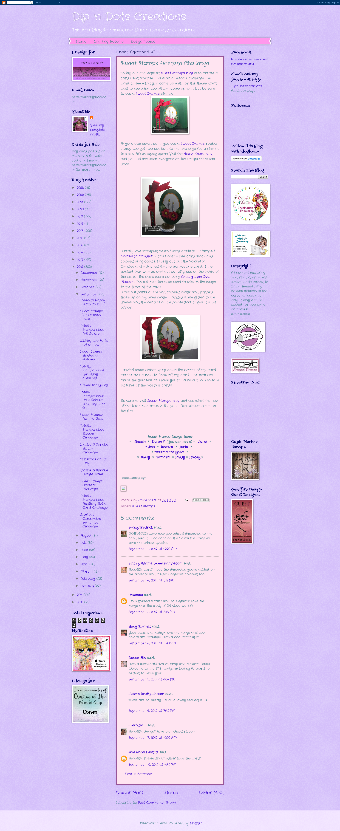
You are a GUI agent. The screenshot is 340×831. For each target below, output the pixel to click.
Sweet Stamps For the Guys (91, 416)
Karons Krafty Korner (146, 694)
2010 (80, 602)
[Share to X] (201, 500)
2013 (80, 259)
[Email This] (194, 500)
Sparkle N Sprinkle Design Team (94, 472)
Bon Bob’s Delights (143, 752)
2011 (80, 595)
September (90, 294)
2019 (80, 216)
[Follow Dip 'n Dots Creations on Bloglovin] (246, 160)
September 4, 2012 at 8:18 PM (152, 612)
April (85, 564)
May (85, 557)
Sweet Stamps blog (163, 400)
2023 (81, 187)
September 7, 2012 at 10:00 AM (153, 737)
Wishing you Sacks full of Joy (94, 342)
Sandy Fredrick (141, 527)
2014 (80, 252)
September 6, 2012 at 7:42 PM (152, 710)
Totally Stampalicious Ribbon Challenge (92, 431)
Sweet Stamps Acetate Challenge (91, 485)
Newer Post (129, 793)
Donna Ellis (137, 657)
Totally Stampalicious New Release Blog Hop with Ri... (92, 400)
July (84, 542)
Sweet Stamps (148, 93)
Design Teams (143, 41)
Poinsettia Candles (136, 256)
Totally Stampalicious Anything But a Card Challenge (94, 502)
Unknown (136, 595)
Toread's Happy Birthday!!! (93, 302)
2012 (80, 266)
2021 (80, 202)
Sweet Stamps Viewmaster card (91, 315)
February (88, 578)
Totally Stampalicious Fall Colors (92, 330)
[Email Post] (186, 500)
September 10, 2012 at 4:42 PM (153, 764)
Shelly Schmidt (140, 626)
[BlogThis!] (197, 500)
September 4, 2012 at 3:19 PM (151, 580)
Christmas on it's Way (93, 461)
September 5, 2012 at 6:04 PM (152, 679)
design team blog (198, 153)
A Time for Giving (94, 385)
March (87, 571)
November (89, 280)
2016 (80, 238)
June (85, 550)
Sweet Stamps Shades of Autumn (91, 355)
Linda (184, 447)
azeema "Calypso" (169, 452)
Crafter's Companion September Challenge (90, 520)
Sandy (180, 457)
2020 (81, 209)
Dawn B (158, 441)
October (88, 287)
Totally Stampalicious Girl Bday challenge (92, 372)
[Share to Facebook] (204, 500)
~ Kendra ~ (137, 725)
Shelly (146, 457)
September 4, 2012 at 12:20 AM (153, 549)
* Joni (151, 447)
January (88, 586)
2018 (80, 223)
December (90, 272)
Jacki (202, 441)
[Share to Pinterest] (207, 500)
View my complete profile (97, 130)
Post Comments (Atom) (157, 802)
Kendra (167, 447)
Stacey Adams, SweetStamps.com (155, 563)
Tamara (163, 457)
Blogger (196, 823)
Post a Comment (138, 774)
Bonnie (140, 441)
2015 (80, 245)
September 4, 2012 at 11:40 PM (152, 643)
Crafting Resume (109, 41)
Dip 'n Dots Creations (129, 16)
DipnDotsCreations (246, 86)
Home (81, 41)
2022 (81, 195)
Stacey (194, 457)
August (87, 535)
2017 (80, 230)
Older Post (211, 793)
